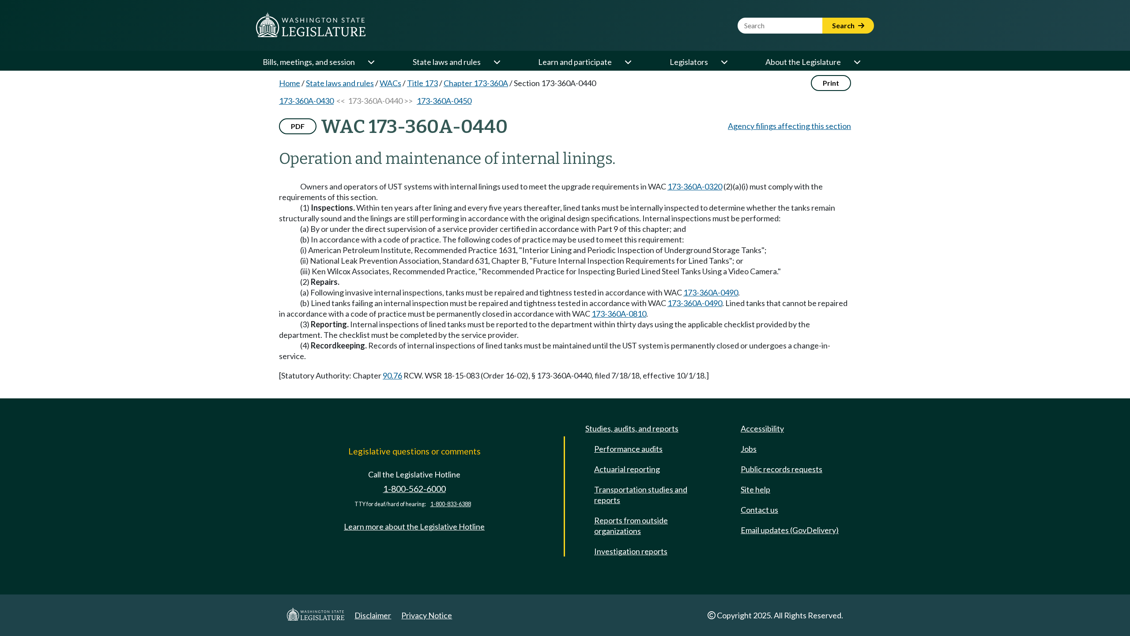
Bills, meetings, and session (309, 62)
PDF (298, 126)
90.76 (392, 375)
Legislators (689, 62)
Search (844, 25)
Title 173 (422, 83)
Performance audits (628, 449)
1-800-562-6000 (414, 489)
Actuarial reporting (627, 469)
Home (289, 83)
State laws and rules (447, 62)
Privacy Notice (426, 615)
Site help (755, 489)
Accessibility (762, 428)
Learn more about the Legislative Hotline (414, 526)
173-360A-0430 (306, 101)
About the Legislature (803, 62)
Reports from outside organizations (631, 525)
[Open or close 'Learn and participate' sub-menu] (627, 62)
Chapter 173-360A (476, 83)
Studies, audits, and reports (631, 428)
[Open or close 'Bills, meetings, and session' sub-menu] (370, 62)
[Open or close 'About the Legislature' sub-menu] (856, 62)
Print (831, 83)
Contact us (759, 510)
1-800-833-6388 (450, 504)
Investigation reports (630, 551)
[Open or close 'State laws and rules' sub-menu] (496, 62)
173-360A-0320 (694, 186)
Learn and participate (575, 62)
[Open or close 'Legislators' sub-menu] (724, 62)
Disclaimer (372, 615)
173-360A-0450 (444, 101)
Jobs (749, 449)
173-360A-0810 (618, 313)
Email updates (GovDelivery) (790, 530)
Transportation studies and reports (640, 495)
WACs (390, 83)
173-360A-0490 (710, 292)
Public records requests (781, 469)
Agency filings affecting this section (789, 126)
